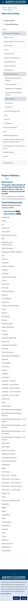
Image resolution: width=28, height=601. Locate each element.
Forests (5, 131)
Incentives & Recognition (10, 74)
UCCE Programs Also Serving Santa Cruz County (14, 147)
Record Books (9, 103)
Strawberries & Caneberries (10, 135)
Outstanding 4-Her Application (13, 88)
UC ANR (4, 7)
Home (4, 29)
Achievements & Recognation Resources (13, 79)
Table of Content (8, 37)
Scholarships (8, 107)
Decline (16, 598)
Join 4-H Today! (8, 45)
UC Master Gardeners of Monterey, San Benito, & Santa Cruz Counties (13, 141)
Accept (24, 598)
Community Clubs (9, 54)
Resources (6, 119)
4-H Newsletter (8, 123)
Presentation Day (8, 70)
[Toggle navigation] (3, 2)
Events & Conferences (10, 66)
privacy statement (6, 593)
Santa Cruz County (12, 7)
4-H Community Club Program (11, 33)
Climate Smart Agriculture (10, 127)
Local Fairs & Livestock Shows (12, 111)
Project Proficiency (10, 99)
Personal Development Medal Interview (13, 94)
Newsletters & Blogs (8, 152)
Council (6, 49)
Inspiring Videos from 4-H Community (14, 41)
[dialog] (14, 590)
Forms (5, 115)
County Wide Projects (10, 62)
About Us (5, 156)
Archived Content (8, 163)
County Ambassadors (11, 84)
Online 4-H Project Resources (12, 58)
